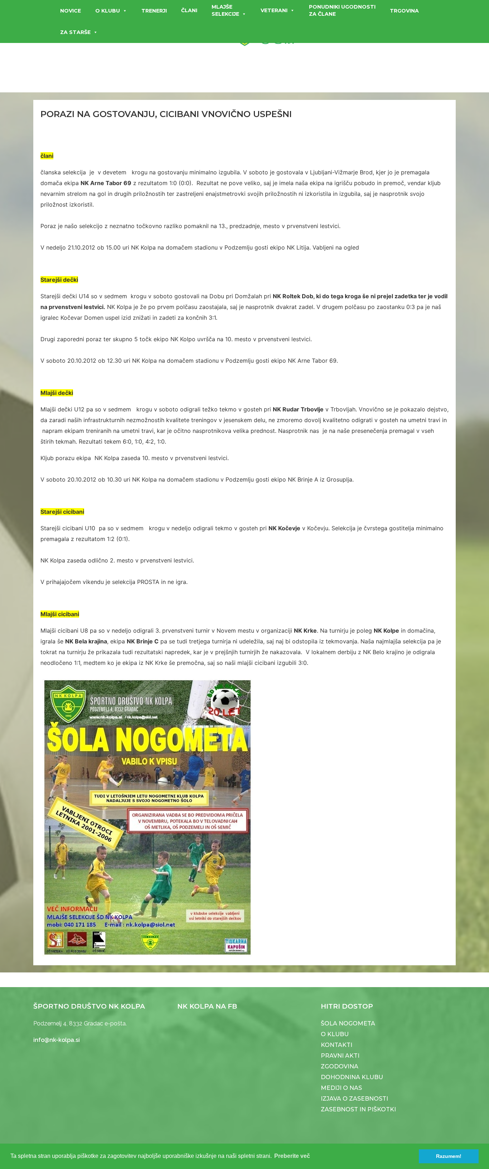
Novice (70, 11)
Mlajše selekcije (225, 10)
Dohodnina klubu (352, 1077)
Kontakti (336, 1045)
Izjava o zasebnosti (354, 1098)
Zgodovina (339, 1066)
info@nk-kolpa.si (56, 1040)
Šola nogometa (348, 1023)
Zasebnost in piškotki (358, 1109)
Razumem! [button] (448, 1156)
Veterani (274, 10)
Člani (189, 10)
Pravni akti (340, 1055)
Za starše (75, 32)
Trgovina (404, 11)
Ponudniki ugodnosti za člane (342, 10)
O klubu (107, 11)
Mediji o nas (341, 1088)
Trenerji (154, 11)
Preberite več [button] (292, 1156)
